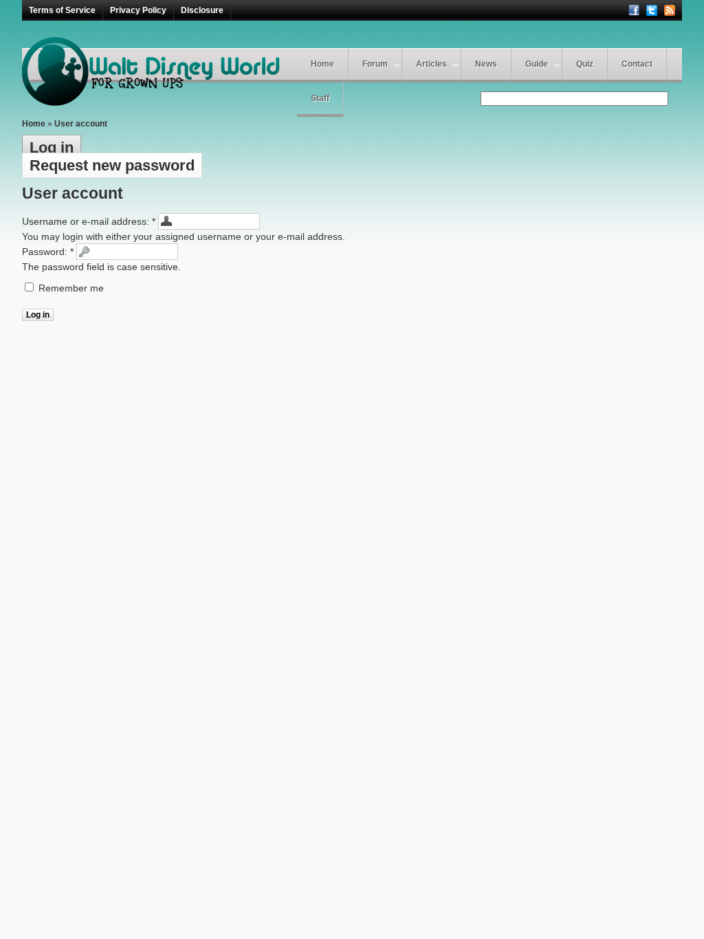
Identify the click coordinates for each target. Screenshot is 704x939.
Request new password (112, 165)
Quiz (584, 64)
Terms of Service (62, 10)
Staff (320, 98)
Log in (52, 147)
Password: (48, 251)
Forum (375, 64)
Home (322, 64)
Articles (431, 64)
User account (80, 124)
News (486, 64)
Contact (637, 64)
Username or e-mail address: (88, 221)
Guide (536, 64)
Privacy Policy (138, 10)
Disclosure (202, 10)
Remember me (70, 288)
